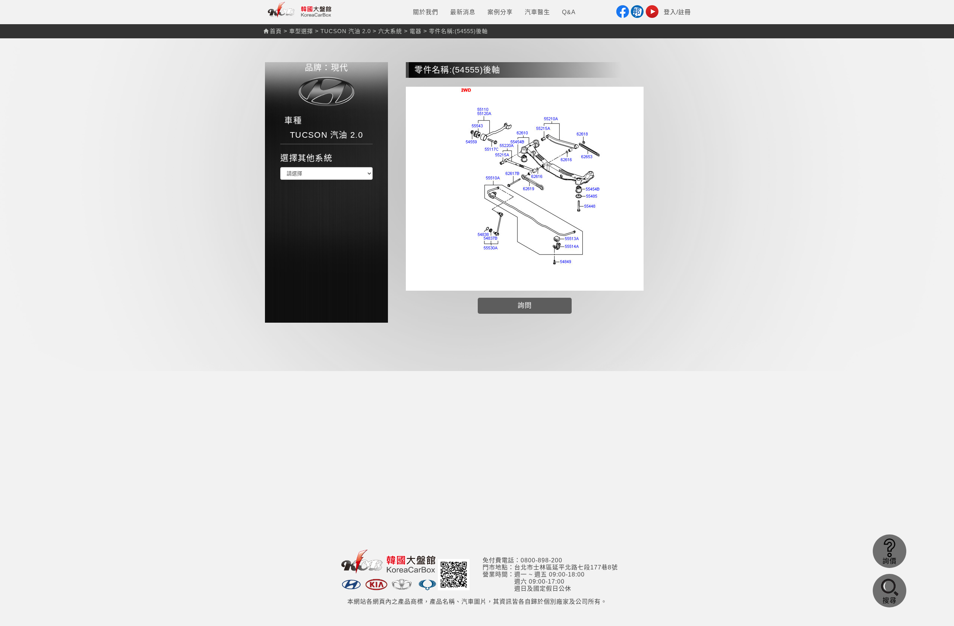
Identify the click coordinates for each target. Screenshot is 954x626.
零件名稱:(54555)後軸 (458, 31)
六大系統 (390, 31)
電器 (415, 31)
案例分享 (500, 12)
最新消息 (463, 12)
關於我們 (425, 12)
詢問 (525, 305)
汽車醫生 (537, 12)
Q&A (569, 12)
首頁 (276, 31)
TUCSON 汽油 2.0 (345, 31)
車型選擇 (301, 31)
